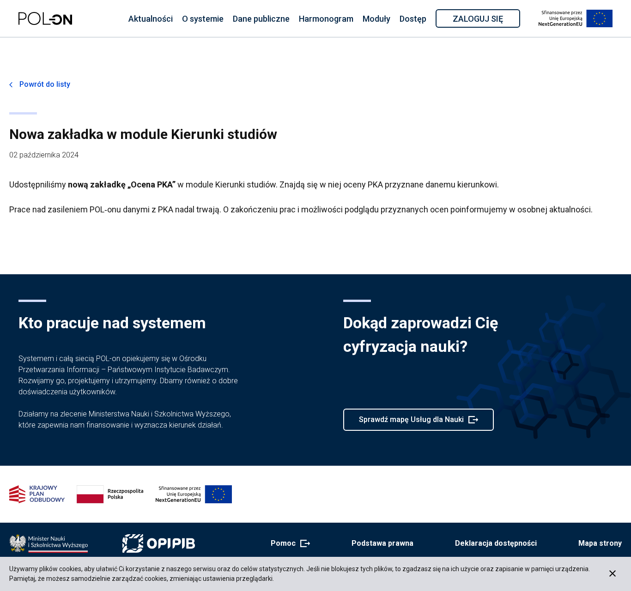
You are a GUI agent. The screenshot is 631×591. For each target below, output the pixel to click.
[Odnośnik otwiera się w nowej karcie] (48, 543)
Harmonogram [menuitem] (326, 19)
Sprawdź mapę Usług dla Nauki (411, 423)
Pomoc (287, 544)
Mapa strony (600, 543)
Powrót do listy (44, 84)
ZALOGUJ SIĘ (485, 20)
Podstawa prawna (382, 543)
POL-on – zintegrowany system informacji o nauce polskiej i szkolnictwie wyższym (45, 18)
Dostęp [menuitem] (413, 19)
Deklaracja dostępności (496, 543)
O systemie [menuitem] (203, 19)
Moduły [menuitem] (376, 19)
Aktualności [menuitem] (150, 19)
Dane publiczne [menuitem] (261, 19)
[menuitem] (150, 18)
